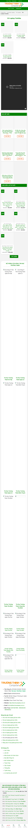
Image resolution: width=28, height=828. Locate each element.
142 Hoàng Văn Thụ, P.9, (14, 818)
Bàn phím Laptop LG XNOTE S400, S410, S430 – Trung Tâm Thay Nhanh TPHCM (20, 226)
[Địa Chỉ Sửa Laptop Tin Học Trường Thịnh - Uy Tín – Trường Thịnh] (14, 4)
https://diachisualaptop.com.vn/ (17, 702)
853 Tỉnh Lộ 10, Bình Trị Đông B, (16, 820)
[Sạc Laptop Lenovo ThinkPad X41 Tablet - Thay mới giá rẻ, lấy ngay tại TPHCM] (20, 193)
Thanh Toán (7, 763)
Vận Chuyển (7, 765)
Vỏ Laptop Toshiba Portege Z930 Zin (7, 56)
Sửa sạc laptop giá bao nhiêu (10, 725)
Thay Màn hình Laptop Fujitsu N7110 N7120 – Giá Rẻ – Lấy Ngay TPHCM (7, 249)
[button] (1, 4)
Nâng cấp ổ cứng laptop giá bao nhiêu (12, 742)
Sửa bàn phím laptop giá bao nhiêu (12, 722)
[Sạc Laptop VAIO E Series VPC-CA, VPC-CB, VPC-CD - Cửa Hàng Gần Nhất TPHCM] (7, 216)
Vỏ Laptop (18, 12)
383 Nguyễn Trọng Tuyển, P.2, (14, 799)
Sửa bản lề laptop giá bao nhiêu (11, 727)
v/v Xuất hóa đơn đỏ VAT (10, 773)
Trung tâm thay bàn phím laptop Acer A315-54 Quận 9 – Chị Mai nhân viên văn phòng (20, 155)
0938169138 (22, 707)
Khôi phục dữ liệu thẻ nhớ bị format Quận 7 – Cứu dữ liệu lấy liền (7, 176)
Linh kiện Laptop (11, 12)
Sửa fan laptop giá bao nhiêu (10, 735)
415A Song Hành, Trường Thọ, (14, 803)
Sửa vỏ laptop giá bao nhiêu (10, 732)
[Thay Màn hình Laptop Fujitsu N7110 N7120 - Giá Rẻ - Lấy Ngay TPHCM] (7, 238)
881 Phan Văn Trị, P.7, (12, 791)
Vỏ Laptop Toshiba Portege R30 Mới (7, 36)
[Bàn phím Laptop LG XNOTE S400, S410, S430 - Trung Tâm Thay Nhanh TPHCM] (20, 216)
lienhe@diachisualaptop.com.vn (16, 705)
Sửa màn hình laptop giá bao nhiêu (12, 717)
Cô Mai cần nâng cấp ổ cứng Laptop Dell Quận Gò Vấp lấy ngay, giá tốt (20, 132)
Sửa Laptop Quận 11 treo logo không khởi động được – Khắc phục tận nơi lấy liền (7, 132)
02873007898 (14, 707)
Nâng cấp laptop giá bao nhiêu (10, 740)
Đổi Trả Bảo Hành (8, 760)
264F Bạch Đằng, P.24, (13, 808)
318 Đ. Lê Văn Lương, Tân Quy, (14, 813)
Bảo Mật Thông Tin (9, 758)
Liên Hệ (20, 1)
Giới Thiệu (8, 1)
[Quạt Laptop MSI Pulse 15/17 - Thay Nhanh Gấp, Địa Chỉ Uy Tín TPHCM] (7, 193)
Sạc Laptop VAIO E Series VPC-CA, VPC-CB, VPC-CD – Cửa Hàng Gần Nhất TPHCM (7, 226)
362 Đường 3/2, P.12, (12, 815)
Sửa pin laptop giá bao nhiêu (10, 720)
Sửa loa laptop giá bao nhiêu (10, 730)
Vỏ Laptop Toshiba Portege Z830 (21, 36)
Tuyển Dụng (7, 770)
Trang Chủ (3, 12)
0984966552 (8, 709)
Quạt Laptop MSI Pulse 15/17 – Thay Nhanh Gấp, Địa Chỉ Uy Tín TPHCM (7, 204)
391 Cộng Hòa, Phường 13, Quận (15, 801)
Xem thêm (7, 136)
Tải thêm (14, 256)
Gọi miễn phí (8, 826)
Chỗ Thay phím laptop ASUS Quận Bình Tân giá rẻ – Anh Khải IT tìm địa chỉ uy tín (7, 154)
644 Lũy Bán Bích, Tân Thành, (14, 811)
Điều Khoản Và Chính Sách (11, 755)
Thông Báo (14, 1)
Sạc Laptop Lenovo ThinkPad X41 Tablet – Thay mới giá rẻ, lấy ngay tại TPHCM (20, 204)
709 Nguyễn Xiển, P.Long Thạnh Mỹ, (16, 806)
